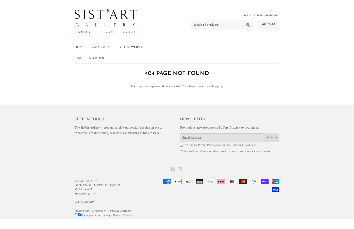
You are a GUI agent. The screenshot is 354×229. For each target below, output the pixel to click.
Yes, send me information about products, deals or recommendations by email (227, 151)
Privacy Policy (206, 145)
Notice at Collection (123, 215)
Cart (271, 24)
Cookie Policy (99, 211)
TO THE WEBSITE (131, 47)
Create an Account (268, 15)
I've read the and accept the (220, 145)
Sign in (247, 15)
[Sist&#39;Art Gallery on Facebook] (172, 170)
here (192, 86)
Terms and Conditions (243, 145)
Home (80, 47)
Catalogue (101, 47)
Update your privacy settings (96, 215)
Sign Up (272, 138)
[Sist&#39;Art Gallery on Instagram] (180, 170)
